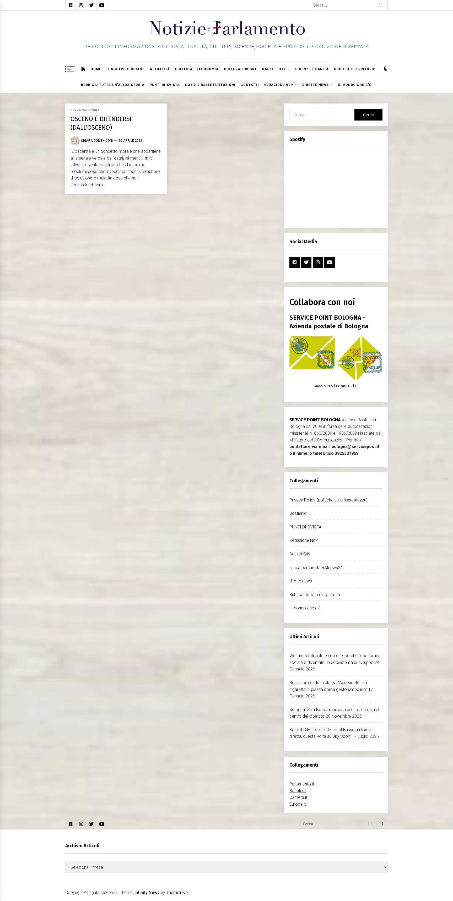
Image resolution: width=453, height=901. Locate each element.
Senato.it (297, 790)
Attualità (160, 69)
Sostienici (298, 513)
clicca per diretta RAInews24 (316, 567)
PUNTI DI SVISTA (165, 85)
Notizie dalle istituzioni (210, 85)
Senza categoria (85, 110)
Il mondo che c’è (354, 85)
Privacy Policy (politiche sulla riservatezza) (328, 500)
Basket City (274, 69)
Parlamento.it (301, 784)
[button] (386, 69)
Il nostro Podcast (125, 69)
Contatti (250, 85)
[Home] (83, 69)
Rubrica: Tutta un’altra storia (112, 85)
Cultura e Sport (240, 69)
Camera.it (298, 797)
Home (96, 69)
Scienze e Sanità (312, 69)
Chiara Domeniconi (97, 141)
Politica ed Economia (197, 69)
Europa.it (297, 804)
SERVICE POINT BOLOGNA (315, 419)
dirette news (315, 85)
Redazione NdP (278, 85)
